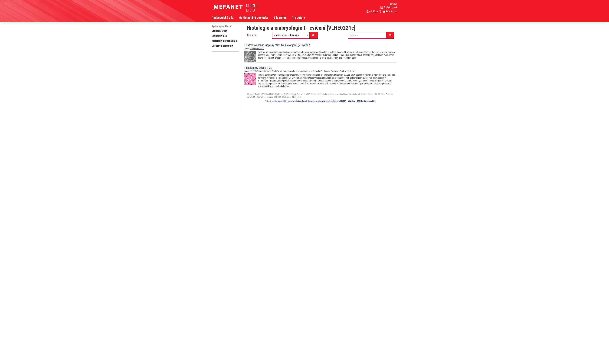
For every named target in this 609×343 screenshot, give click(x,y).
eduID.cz (373, 11)
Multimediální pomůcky (253, 18)
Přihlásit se (391, 11)
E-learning (280, 18)
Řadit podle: (252, 35)
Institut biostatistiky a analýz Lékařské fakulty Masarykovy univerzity (298, 101)
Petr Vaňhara (256, 71)
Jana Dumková (257, 48)
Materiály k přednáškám (225, 40)
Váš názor (351, 101)
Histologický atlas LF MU (258, 67)
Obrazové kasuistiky (222, 45)
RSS (358, 101)
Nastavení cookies (368, 101)
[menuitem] (225, 17)
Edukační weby (219, 30)
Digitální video (219, 35)
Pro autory (298, 18)
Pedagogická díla (222, 18)
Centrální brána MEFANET (336, 101)
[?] (380, 11)
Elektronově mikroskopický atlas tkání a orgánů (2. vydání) (277, 45)
